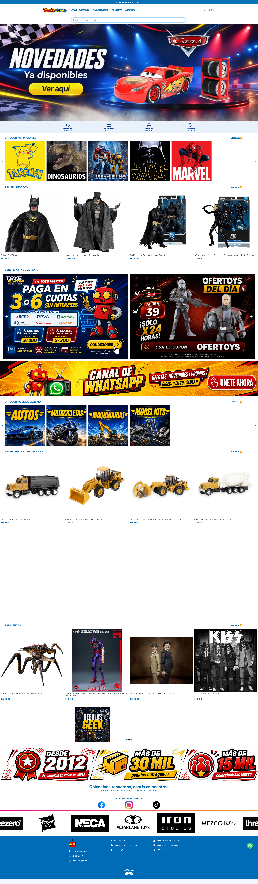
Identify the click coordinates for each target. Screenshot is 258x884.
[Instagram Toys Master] (129, 805)
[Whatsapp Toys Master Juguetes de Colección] (129, 378)
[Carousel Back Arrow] (2, 161)
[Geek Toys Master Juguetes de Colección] (129, 724)
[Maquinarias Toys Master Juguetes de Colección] (25, 425)
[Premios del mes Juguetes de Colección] (65, 316)
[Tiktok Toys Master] (156, 805)
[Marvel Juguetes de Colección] (108, 161)
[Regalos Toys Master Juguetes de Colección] (165, 724)
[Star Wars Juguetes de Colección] (66, 161)
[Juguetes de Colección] (150, 161)
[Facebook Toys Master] (101, 805)
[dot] (127, 739)
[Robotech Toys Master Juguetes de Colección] (65, 574)
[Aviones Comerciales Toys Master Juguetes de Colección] (108, 425)
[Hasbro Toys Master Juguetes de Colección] (147, 823)
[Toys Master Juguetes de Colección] (129, 872)
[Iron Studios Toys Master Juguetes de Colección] (192, 575)
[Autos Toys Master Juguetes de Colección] (191, 425)
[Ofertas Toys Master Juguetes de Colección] (92, 724)
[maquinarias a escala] (129, 72)
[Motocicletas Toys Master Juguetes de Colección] (233, 425)
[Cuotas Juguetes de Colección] (192, 316)
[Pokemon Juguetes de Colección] (191, 161)
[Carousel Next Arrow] (255, 161)
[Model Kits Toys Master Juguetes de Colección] (66, 425)
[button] (210, 10)
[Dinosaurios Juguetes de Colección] (233, 161)
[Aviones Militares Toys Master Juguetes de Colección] (150, 425)
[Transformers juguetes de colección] (25, 161)
